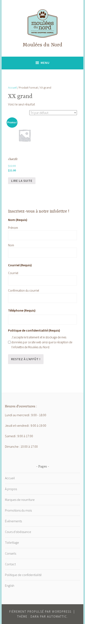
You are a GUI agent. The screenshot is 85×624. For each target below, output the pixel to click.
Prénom (13, 228)
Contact (10, 564)
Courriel (13, 273)
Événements (13, 521)
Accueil (12, 87)
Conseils (10, 553)
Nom (11, 245)
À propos (11, 489)
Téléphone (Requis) (21, 310)
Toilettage (12, 542)
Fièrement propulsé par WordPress (40, 611)
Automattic (57, 616)
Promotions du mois (18, 510)
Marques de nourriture (20, 500)
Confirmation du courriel (23, 290)
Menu (45, 63)
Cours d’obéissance (18, 532)
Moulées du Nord (42, 45)
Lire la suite (21, 181)
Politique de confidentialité (23, 575)
